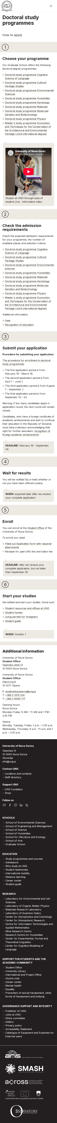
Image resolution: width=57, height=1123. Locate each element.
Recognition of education (19, 324)
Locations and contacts (18, 773)
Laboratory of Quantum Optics (23, 913)
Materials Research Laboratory (23, 909)
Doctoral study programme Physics (25, 118)
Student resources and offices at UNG (27, 608)
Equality (9, 989)
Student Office (36, 527)
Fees (7, 320)
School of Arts (13, 840)
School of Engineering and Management (28, 826)
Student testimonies (16, 869)
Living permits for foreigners (21, 616)
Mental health (13, 985)
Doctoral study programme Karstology (27, 102)
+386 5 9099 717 (15, 698)
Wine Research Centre (18, 931)
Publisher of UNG (15, 1010)
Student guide (13, 620)
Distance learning (15, 876)
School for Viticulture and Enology (25, 837)
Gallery (9, 1021)
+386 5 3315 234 (15, 695)
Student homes (13, 612)
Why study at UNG (16, 866)
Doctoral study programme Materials (26, 106)
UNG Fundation (14, 789)
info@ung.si (9, 761)
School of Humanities (17, 833)
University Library (15, 971)
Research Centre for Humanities (24, 934)
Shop (8, 792)
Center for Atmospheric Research (25, 920)
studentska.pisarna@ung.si (20, 691)
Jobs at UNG (13, 1014)
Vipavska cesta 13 (12, 664)
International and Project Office (23, 974)
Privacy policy (13, 1025)
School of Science (16, 829)
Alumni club (12, 978)
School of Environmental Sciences (25, 822)
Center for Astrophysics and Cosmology (28, 916)
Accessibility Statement (18, 1029)
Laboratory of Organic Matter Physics (27, 905)
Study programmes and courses (24, 858)
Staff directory (13, 777)
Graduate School (15, 844)
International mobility (17, 873)
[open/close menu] (51, 6)
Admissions (11, 862)
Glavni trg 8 (9, 681)
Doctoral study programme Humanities (27, 98)
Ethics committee (15, 1018)
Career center (13, 880)
